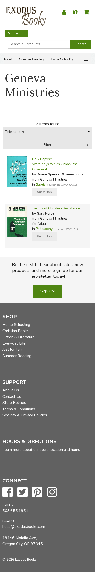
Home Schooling (62, 59)
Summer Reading (31, 59)
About (8, 59)
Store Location (16, 33)
